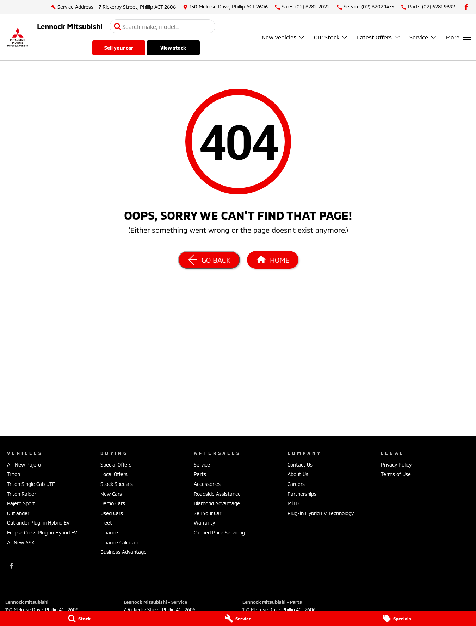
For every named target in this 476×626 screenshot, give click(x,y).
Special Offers (115, 465)
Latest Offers (374, 37)
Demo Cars (112, 503)
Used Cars (111, 513)
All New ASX (20, 542)
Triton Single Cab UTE (31, 484)
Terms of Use (396, 474)
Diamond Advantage (217, 503)
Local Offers (114, 474)
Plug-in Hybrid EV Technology (321, 513)
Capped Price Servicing (219, 533)
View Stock (173, 48)
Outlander (18, 513)
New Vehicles (279, 37)
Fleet (106, 523)
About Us (298, 474)
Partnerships (302, 494)
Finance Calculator (121, 542)
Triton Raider (21, 494)
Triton (13, 474)
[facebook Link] (466, 6)
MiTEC (294, 503)
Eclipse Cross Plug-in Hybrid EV (42, 533)
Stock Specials (116, 484)
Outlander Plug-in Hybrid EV (38, 523)
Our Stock (326, 37)
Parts (200, 474)
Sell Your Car (118, 48)
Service (418, 37)
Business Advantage (123, 552)
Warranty (204, 523)
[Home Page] (17, 37)
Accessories (207, 484)
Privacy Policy (396, 465)
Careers (296, 484)
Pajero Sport (21, 503)
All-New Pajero (24, 465)
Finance (109, 533)
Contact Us (300, 465)
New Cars (111, 494)
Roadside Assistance (217, 494)
